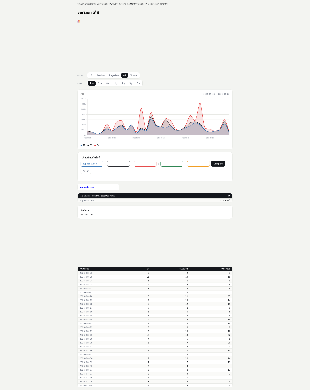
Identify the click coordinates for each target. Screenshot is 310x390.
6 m (108, 83)
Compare (218, 164)
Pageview (114, 75)
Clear (85, 171)
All (124, 75)
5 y (138, 83)
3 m (100, 83)
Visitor (133, 75)
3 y (130, 83)
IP (91, 75)
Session (101, 75)
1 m (92, 83)
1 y (116, 83)
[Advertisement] (155, 46)
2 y (123, 83)
